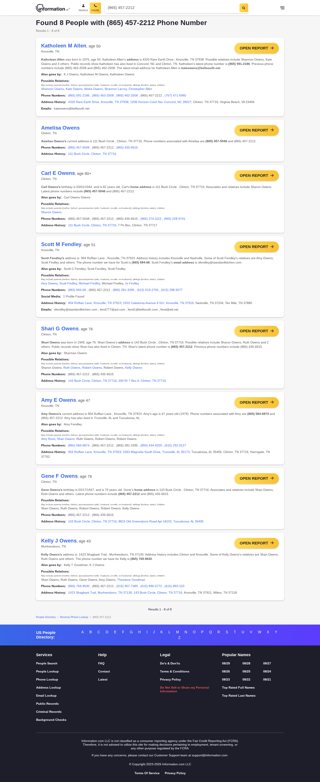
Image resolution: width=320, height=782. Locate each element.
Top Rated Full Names (238, 687)
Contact (104, 671)
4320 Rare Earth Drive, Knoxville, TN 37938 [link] (98, 102)
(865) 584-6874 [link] (78, 445)
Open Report (254, 48)
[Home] (53, 8)
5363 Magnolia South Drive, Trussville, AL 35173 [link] (156, 452)
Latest (103, 679)
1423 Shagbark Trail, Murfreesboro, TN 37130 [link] (100, 592)
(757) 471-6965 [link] (175, 95)
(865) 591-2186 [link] (78, 95)
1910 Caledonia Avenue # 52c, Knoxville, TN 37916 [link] (158, 303)
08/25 (246, 671)
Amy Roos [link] (48, 439)
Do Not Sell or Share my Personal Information (184, 689)
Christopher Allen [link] (140, 89)
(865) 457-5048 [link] (78, 147)
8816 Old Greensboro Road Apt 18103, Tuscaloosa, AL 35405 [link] (161, 521)
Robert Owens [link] (92, 367)
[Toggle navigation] (282, 8)
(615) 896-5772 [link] (151, 586)
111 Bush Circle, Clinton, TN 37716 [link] (92, 153)
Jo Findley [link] (132, 283)
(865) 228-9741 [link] (174, 218)
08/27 (267, 663)
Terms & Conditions (174, 671)
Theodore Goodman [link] (131, 579)
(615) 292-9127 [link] (175, 445)
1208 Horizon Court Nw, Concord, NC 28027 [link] (160, 102)
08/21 (267, 679)
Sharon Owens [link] (51, 212)
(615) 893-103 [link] (174, 586)
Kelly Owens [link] (133, 367)
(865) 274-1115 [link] (150, 218)
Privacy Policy (170, 679)
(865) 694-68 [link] (77, 290)
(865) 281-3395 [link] (123, 290)
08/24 (267, 671)
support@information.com (209, 755)
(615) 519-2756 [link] (147, 290)
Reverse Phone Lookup (74, 617)
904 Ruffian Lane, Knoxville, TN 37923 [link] (94, 303)
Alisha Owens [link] (93, 89)
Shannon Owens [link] (52, 89)
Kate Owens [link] (74, 89)
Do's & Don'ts (170, 663)
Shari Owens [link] (66, 439)
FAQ (101, 663)
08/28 (246, 663)
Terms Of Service (147, 773)
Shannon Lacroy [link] (115, 89)
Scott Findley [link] (68, 283)
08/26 (226, 671)
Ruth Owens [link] (71, 367)
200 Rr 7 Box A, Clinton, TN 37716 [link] (142, 380)
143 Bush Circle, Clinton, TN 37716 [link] (92, 380)
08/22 (246, 679)
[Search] (243, 7)
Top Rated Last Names (239, 695)
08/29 (226, 663)
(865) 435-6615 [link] (127, 147)
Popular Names (236, 655)
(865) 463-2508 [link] (103, 95)
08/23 (226, 679)
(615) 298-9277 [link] (172, 290)
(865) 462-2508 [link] (127, 95)
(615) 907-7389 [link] (127, 586)
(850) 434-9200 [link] (151, 445)
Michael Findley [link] (89, 283)
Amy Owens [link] (49, 283)
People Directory (46, 617)
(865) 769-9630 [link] (78, 586)
